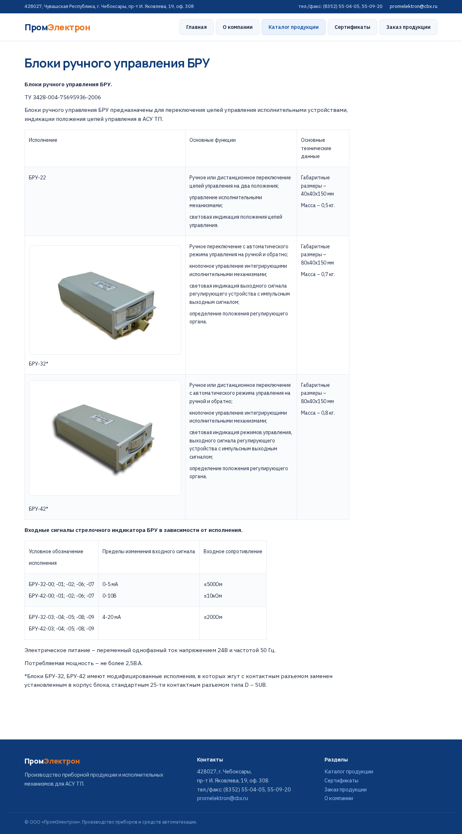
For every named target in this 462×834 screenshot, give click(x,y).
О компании (238, 27)
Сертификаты (352, 27)
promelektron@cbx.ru (413, 6)
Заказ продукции (408, 27)
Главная (196, 27)
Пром (57, 27)
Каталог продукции (294, 27)
